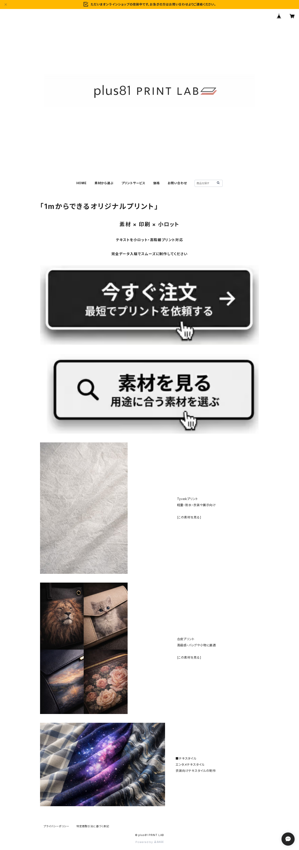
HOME (81, 183)
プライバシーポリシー (56, 826)
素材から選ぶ (104, 183)
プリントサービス (133, 183)
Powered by (144, 842)
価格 (156, 183)
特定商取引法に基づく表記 (92, 826)
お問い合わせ (177, 183)
